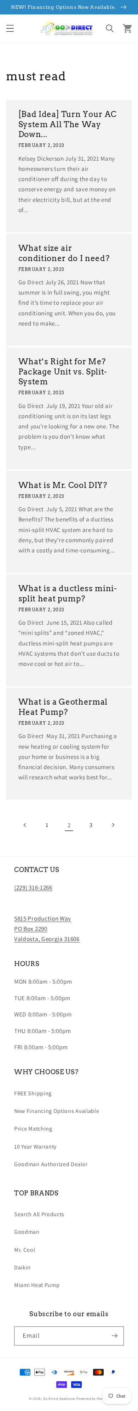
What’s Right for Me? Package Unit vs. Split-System (62, 371)
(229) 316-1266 (33, 887)
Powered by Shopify (92, 1398)
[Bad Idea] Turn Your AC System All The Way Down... (67, 124)
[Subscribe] (114, 1335)
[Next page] (113, 825)
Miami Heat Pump (36, 1285)
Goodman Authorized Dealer (50, 1164)
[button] (10, 29)
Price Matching (33, 1128)
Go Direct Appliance (59, 1398)
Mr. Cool (24, 1250)
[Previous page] (25, 825)
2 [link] (69, 825)
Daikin (22, 1267)
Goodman (27, 1232)
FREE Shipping (33, 1093)
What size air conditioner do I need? (64, 253)
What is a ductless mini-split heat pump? (67, 593)
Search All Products (39, 1214)
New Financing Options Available (56, 1111)
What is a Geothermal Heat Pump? (63, 707)
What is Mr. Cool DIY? (62, 485)
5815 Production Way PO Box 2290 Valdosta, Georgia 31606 (47, 928)
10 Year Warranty (35, 1146)
